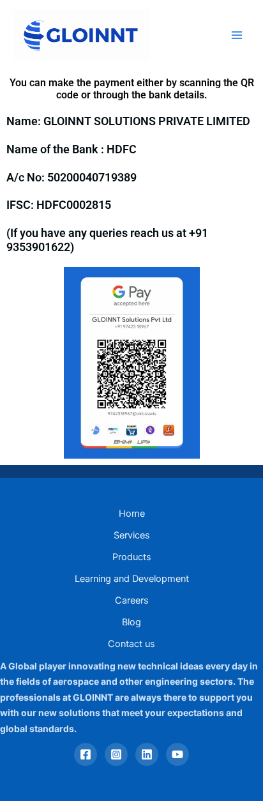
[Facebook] (85, 754)
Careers (132, 600)
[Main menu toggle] (236, 35)
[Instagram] (116, 754)
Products (131, 557)
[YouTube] (177, 754)
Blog (131, 622)
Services (132, 535)
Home (132, 513)
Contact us (131, 644)
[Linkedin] (146, 754)
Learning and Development (132, 578)
